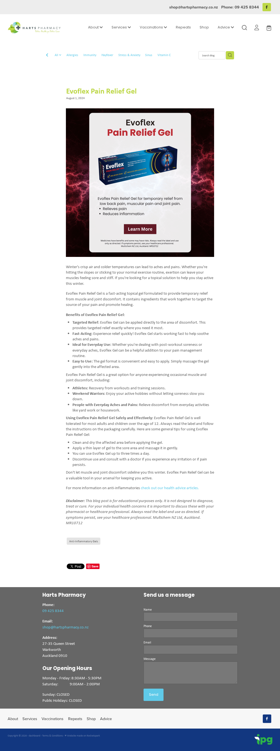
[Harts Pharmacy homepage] (34, 27)
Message (150, 658)
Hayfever (107, 55)
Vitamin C (164, 55)
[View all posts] (47, 55)
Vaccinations (152, 27)
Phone (148, 626)
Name (148, 609)
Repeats (183, 27)
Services (120, 27)
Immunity (89, 55)
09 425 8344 (53, 610)
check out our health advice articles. (170, 487)
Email (147, 642)
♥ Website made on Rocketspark (82, 735)
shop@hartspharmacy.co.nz (193, 7)
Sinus (148, 55)
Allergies (72, 55)
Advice (224, 27)
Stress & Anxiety (129, 55)
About (94, 27)
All (57, 55)
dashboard (34, 735)
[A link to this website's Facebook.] (266, 7)
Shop (204, 27)
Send (153, 695)
